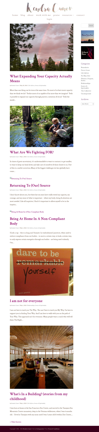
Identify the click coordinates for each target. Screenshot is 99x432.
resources (67, 15)
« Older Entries (15, 422)
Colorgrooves (40, 429)
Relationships (31, 305)
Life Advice (31, 85)
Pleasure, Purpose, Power (87, 80)
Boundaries (85, 67)
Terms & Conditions (53, 429)
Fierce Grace (85, 70)
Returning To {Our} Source (30, 185)
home (15, 15)
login (49, 19)
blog (23, 15)
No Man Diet (85, 76)
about (30, 15)
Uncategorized (86, 94)
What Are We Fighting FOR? (32, 152)
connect (80, 15)
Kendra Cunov (15, 85)
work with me (43, 15)
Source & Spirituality (40, 85)
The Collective (86, 91)
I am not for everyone (26, 301)
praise (56, 15)
